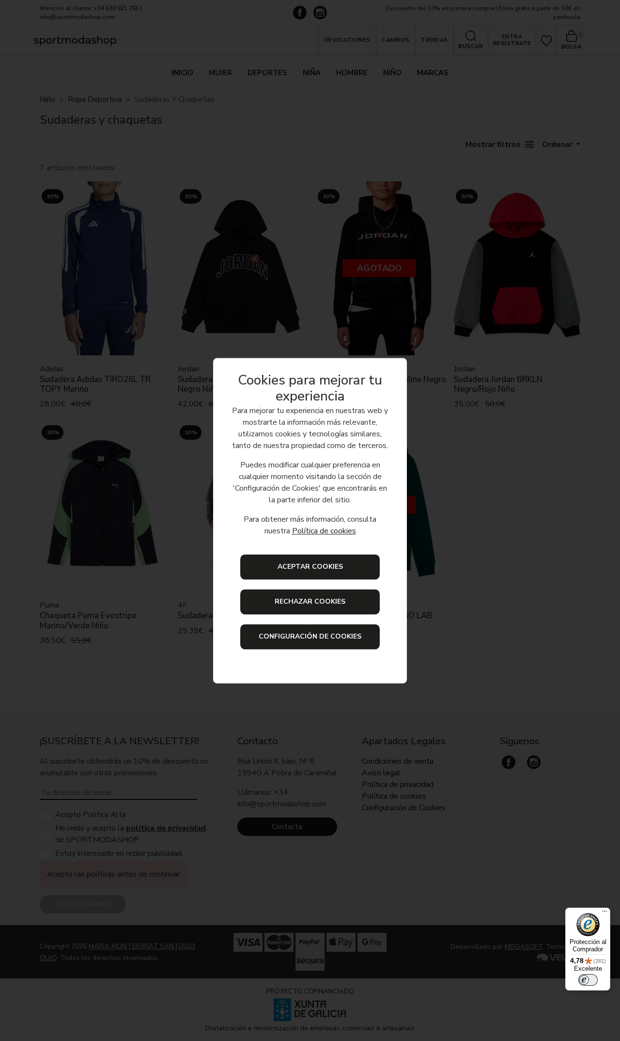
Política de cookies (324, 531)
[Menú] (604, 913)
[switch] (588, 980)
